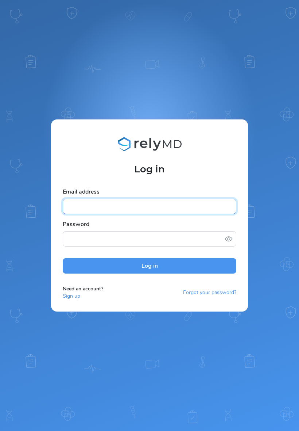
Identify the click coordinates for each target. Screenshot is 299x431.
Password (76, 224)
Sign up (71, 296)
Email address (81, 192)
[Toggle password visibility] (229, 239)
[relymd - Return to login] (150, 144)
